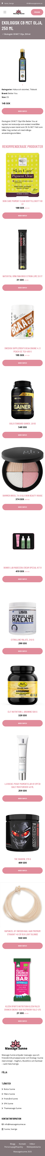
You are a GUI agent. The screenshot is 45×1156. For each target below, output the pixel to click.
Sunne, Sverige (9, 3)
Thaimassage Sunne (12, 1108)
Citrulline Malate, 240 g (22, 639)
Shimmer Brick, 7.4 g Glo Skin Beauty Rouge (22, 495)
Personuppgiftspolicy (13, 1147)
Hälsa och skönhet (21, 89)
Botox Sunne (9, 1089)
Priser (37, 12)
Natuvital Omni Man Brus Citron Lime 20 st (22, 276)
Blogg (12, 1144)
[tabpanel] (22, 62)
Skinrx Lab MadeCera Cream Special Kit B (22, 567)
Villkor (32, 1144)
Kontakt (22, 1144)
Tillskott (33, 89)
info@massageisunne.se (34, 3)
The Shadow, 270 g (22, 859)
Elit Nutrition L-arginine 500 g (22, 711)
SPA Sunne (8, 1103)
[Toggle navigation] (5, 12)
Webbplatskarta (34, 1147)
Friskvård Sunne (11, 1098)
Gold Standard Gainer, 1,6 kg (22, 423)
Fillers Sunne (9, 1094)
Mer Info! (22, 111)
